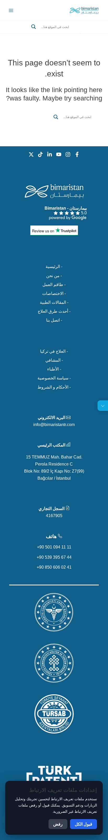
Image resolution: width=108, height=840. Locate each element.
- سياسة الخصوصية (54, 378)
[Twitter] (31, 154)
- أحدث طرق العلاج (54, 311)
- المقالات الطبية (54, 302)
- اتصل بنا (54, 320)
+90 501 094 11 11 (54, 547)
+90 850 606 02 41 (54, 567)
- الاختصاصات (54, 293)
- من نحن (54, 275)
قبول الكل (83, 824)
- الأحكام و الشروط (54, 387)
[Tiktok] (40, 154)
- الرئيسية (54, 266)
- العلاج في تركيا (54, 351)
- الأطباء (54, 369)
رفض (58, 824)
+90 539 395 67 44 (54, 557)
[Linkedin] (49, 154)
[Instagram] (68, 154)
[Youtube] (58, 154)
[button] (54, 32)
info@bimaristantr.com (54, 424)
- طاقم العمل (54, 284)
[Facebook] (77, 154)
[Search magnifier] (33, 26)
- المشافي (54, 360)
